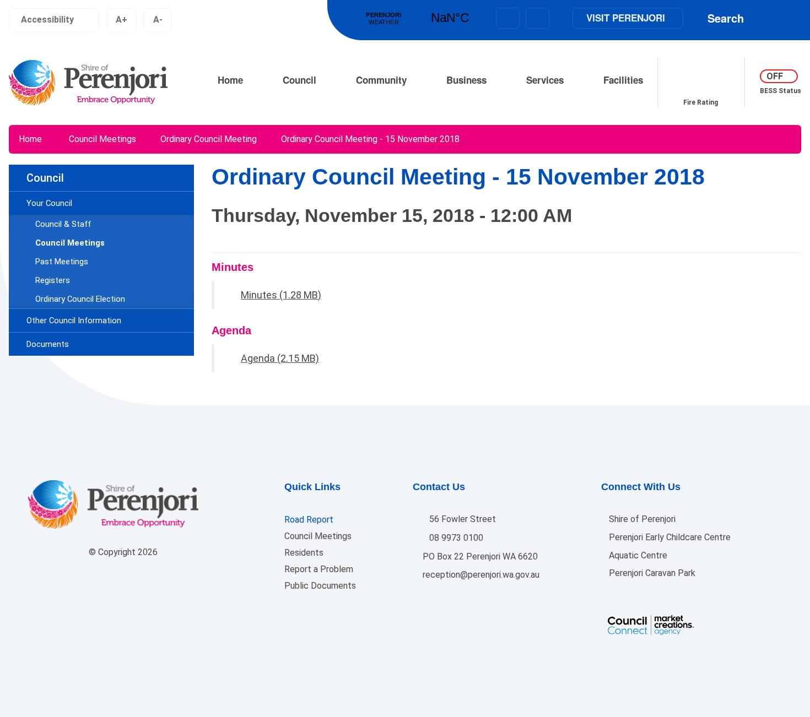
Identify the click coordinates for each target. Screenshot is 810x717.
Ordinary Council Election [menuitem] (80, 299)
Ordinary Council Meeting (208, 139)
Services (545, 79)
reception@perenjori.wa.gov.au (479, 574)
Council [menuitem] (45, 177)
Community (381, 79)
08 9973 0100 (455, 538)
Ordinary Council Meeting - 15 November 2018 (370, 139)
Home (230, 79)
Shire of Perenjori (641, 519)
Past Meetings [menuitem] (61, 262)
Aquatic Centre (637, 555)
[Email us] (508, 18)
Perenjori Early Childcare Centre (669, 537)
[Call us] (537, 18)
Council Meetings (102, 139)
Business (466, 79)
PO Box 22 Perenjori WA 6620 (479, 556)
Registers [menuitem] (52, 280)
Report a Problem (318, 569)
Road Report (308, 519)
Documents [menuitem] (47, 344)
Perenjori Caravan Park (651, 573)
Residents (303, 552)
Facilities (623, 79)
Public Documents (320, 585)
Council (299, 79)
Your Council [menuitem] (49, 203)
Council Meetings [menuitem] (70, 243)
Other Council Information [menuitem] (73, 320)
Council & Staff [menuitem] (63, 224)
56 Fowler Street (461, 519)
